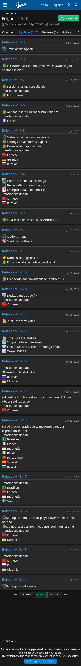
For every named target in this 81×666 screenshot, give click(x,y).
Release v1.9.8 (13, 59)
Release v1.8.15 (14, 549)
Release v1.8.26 (14, 331)
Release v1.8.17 (14, 476)
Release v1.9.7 (13, 79)
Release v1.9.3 (13, 213)
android (54, 24)
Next (53, 594)
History (67, 32)
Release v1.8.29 (14, 272)
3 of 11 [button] (40, 594)
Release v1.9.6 (13, 105)
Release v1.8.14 (14, 579)
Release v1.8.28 (14, 288)
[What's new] (68, 4)
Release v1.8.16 (14, 511)
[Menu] (5, 5)
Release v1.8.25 (14, 361)
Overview (8, 32)
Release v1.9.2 (13, 229)
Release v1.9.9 (13, 42)
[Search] (76, 4)
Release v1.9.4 (13, 174)
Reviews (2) (50, 32)
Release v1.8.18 (14, 420)
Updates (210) (28, 32)
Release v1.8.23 (14, 391)
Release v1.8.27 (14, 314)
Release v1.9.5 (13, 130)
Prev (28, 594)
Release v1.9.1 (13, 251)
